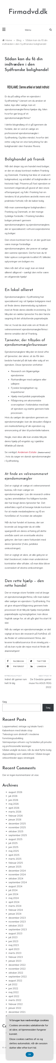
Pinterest (18, 666)
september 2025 (18, 835)
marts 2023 (15, 953)
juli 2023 (13, 937)
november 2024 (17, 874)
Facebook (18, 661)
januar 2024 (15, 913)
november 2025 (17, 827)
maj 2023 (14, 945)
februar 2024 (16, 909)
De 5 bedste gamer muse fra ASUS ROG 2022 (40, 683)
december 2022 (17, 964)
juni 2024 (13, 894)
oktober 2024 (16, 878)
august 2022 (15, 980)
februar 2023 (16, 957)
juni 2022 (13, 988)
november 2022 (17, 968)
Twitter (41, 661)
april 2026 (14, 807)
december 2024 (17, 870)
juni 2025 (13, 847)
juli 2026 (13, 796)
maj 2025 (14, 850)
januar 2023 (15, 960)
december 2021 (17, 1012)
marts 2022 (15, 1000)
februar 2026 (16, 815)
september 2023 (18, 929)
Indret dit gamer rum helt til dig (16, 681)
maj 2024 (14, 898)
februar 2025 (16, 862)
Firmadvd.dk (28, 12)
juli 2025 (13, 843)
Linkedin (41, 666)
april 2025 (14, 854)
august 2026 (15, 792)
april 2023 (14, 949)
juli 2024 (13, 890)
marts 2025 (15, 858)
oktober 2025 (16, 831)
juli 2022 (13, 984)
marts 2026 (15, 811)
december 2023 (17, 917)
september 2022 (18, 976)
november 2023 (17, 921)
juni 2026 (13, 800)
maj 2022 (14, 992)
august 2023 (15, 933)
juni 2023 (13, 941)
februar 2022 (16, 1004)
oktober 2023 (16, 925)
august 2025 (15, 839)
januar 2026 (15, 819)
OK (29, 1054)
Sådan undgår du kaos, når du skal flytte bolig (26, 749)
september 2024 (18, 882)
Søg (4, 701)
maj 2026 (14, 803)
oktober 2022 (16, 972)
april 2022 (14, 996)
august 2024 (15, 886)
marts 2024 (15, 905)
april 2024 (14, 902)
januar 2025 (15, 866)
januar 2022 (15, 1008)
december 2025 (17, 823)
